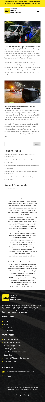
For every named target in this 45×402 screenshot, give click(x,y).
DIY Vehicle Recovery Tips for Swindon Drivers (22, 47)
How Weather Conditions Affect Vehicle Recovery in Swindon (19, 107)
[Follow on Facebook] (16, 395)
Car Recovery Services (18, 51)
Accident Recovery (11, 339)
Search (37, 144)
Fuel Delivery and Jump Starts (15, 352)
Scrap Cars (8, 355)
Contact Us (8, 327)
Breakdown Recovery (12, 342)
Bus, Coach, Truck (10, 361)
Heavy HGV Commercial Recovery (17, 358)
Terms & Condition (31, 389)
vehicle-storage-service (12, 346)
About (6, 324)
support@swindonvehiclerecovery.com (20, 371)
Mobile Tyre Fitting (10, 349)
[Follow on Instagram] (24, 395)
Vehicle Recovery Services (23, 58)
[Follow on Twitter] (20, 395)
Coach (29, 51)
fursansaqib (10, 49)
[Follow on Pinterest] (28, 395)
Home (6, 321)
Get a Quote (8, 331)
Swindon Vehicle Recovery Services (23, 56)
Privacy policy (20, 389)
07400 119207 (12, 376)
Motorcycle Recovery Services (23, 53)
